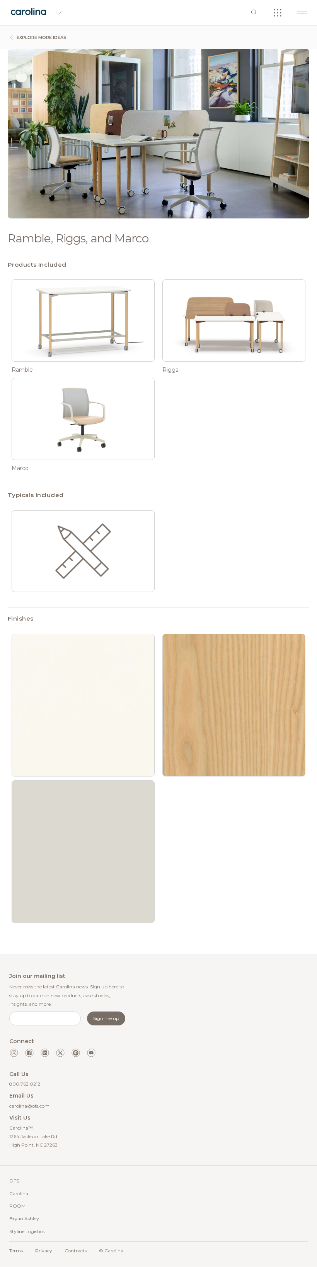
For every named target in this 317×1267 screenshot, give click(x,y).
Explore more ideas (40, 37)
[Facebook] (29, 1052)
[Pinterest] (75, 1052)
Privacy (43, 1250)
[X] (60, 1052)
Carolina (18, 1193)
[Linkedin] (44, 1052)
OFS (14, 1181)
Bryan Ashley (24, 1218)
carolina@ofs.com (29, 1106)
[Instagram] (14, 1052)
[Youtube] (91, 1052)
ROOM (17, 1206)
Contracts (76, 1250)
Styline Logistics (26, 1231)
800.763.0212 (24, 1084)
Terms (16, 1250)
